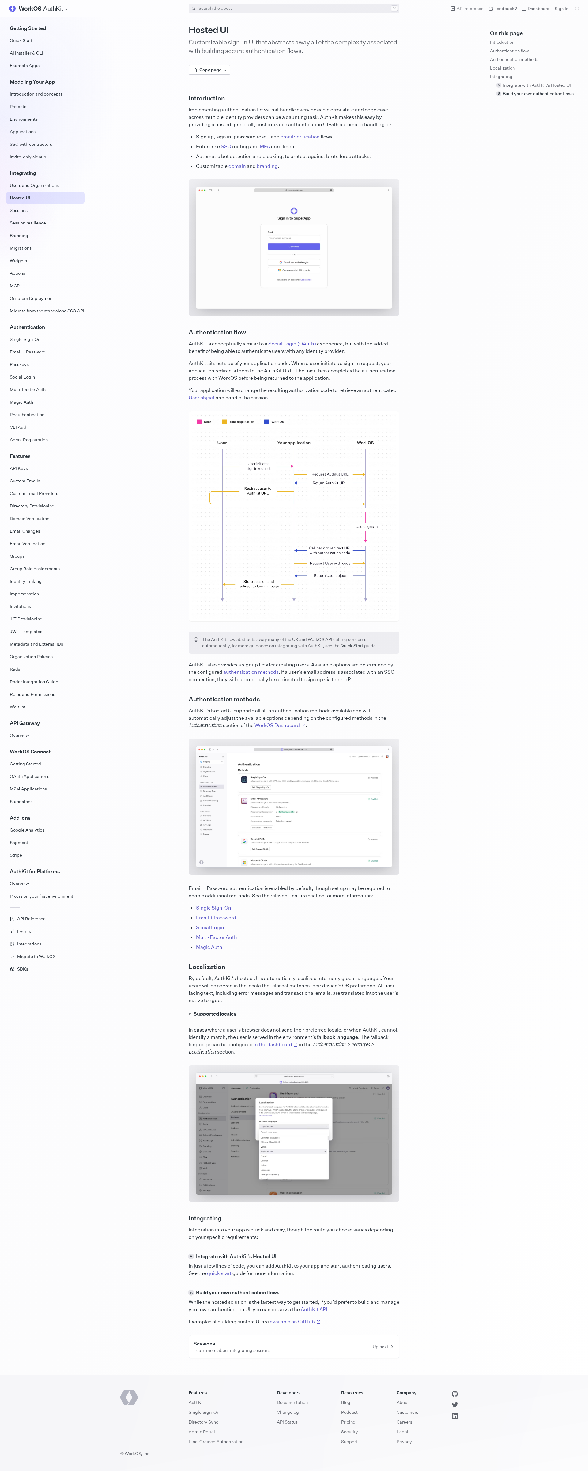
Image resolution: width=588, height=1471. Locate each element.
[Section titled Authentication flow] (184, 332)
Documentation (292, 1402)
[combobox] (294, 8)
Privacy (404, 1441)
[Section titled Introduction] (184, 98)
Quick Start (352, 645)
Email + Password (216, 918)
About (403, 1402)
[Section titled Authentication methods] (184, 699)
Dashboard (539, 8)
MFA (265, 146)
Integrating (501, 76)
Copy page (210, 69)
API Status (287, 1421)
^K (394, 8)
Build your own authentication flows (536, 93)
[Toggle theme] (577, 8)
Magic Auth (209, 947)
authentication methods (251, 672)
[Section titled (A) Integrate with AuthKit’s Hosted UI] (184, 1256)
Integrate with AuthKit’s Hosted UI (534, 85)
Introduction (502, 42)
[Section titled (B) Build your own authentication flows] (184, 1292)
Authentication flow (509, 50)
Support (349, 1441)
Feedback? (505, 8)
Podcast (349, 1412)
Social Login (210, 927)
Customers (407, 1412)
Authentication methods (514, 59)
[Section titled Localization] (184, 967)
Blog (345, 1402)
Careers (404, 1421)
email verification (300, 137)
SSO (226, 146)
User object (202, 397)
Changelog (288, 1412)
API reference (470, 8)
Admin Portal (202, 1431)
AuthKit (196, 1402)
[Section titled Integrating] (184, 1218)
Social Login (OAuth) (292, 344)
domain (237, 166)
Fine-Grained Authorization (216, 1441)
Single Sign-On (213, 908)
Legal (402, 1431)
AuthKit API (314, 1309)
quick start (219, 1273)
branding (267, 166)
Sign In (561, 8)
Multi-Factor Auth (216, 937)
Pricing (348, 1421)
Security (349, 1431)
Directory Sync (203, 1421)
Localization (502, 67)
